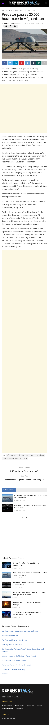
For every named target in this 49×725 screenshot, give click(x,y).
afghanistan (11, 455)
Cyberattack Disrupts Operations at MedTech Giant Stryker (27, 613)
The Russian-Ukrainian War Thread (14, 640)
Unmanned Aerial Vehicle (12, 458)
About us (39, 706)
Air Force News (30, 10)
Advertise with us (7, 708)
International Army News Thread (14, 660)
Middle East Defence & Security (13, 669)
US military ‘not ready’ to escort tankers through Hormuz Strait (29, 593)
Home (4, 10)
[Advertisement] (24, 351)
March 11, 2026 (18, 617)
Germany (5, 674)
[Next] (26, 517)
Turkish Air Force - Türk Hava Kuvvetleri (16, 665)
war (25, 458)
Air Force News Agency (12, 23)
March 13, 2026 (20, 501)
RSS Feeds (30, 706)
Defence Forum (7, 706)
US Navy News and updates (12, 644)
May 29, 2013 (29, 23)
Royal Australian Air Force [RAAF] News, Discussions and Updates (23, 650)
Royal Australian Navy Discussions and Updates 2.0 (20, 631)
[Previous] (22, 517)
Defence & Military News (15, 10)
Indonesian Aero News (10, 636)
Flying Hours (23, 455)
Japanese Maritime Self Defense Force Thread (19, 656)
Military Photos (19, 706)
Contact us (19, 708)
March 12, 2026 (18, 597)
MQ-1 (33, 455)
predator (40, 455)
